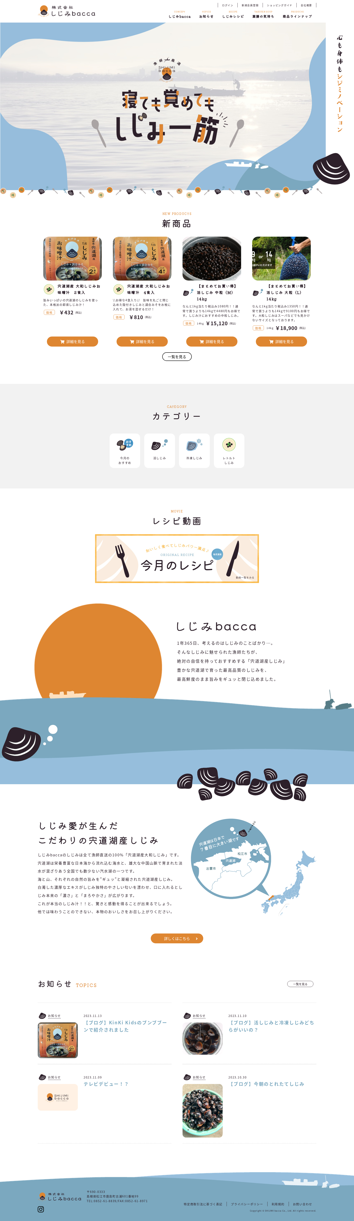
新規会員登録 (250, 5)
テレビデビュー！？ (106, 1083)
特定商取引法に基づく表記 (203, 1204)
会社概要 (306, 5)
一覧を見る (177, 356)
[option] (163, 106)
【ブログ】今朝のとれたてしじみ (266, 1083)
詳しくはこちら (177, 938)
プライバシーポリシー (247, 1204)
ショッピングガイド (279, 5)
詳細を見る (75, 341)
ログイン (227, 5)
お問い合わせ (302, 1204)
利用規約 (278, 1204)
